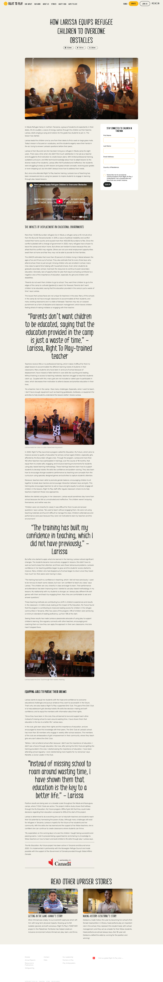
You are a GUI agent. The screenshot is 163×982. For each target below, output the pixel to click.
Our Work (37, 4)
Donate (27, 957)
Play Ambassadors (69, 963)
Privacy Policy (42, 981)
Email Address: (108, 157)
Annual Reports (30, 960)
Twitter (98, 963)
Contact (46, 957)
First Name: (107, 135)
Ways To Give (73, 4)
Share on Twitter (80, 47)
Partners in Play (68, 960)
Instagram (102, 963)
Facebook (94, 963)
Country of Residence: (111, 167)
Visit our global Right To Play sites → (110, 958)
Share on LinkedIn (92, 47)
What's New (62, 4)
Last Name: (107, 146)
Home (13, 3)
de (155, 3)
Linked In (106, 963)
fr (152, 3)
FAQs (45, 960)
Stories (53, 4)
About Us (46, 4)
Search (125, 4)
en (158, 3)
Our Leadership (68, 957)
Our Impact (28, 4)
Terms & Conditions (55, 981)
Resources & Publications (29, 964)
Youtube (110, 963)
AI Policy (48, 981)
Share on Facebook (68, 47)
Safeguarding (29, 968)
